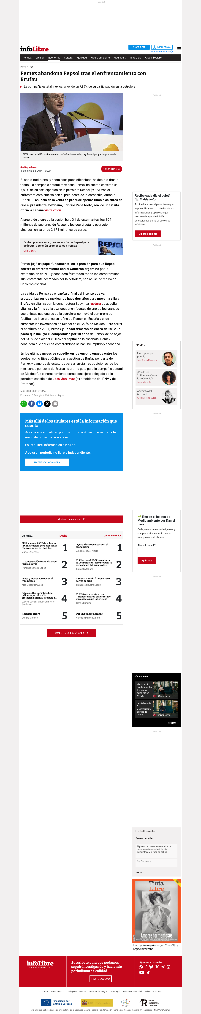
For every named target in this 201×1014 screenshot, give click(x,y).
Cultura (68, 57)
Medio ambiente (100, 57)
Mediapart (120, 57)
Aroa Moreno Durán (147, 398)
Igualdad (81, 57)
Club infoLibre (153, 57)
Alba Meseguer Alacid (32, 585)
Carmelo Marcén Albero (88, 617)
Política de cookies (153, 991)
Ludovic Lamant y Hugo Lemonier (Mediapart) (38, 603)
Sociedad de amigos (98, 991)
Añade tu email (146, 545)
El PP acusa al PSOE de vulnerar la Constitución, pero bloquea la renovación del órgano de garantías (39, 547)
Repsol (61, 395)
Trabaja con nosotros (76, 991)
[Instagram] (168, 967)
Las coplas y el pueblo (145, 355)
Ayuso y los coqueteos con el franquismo (37, 579)
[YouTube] (141, 972)
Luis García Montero (147, 360)
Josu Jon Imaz (64, 379)
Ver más (140, 872)
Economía (54, 57)
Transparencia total (161, 51)
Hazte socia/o (100, 978)
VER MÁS (172, 723)
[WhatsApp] (141, 967)
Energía (38, 395)
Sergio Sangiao (83, 603)
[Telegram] (163, 967)
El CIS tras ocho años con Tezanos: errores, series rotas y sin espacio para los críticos (93, 596)
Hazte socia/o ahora (47, 462)
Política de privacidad (132, 991)
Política (27, 57)
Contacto (44, 991)
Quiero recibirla (148, 233)
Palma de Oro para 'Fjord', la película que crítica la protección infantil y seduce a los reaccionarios (38, 597)
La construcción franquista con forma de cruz (39, 562)
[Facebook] (146, 967)
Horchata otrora (31, 613)
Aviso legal (115, 991)
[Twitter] (157, 967)
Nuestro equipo (57, 991)
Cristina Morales (30, 617)
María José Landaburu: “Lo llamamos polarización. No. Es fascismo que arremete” (144, 690)
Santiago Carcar (29, 167)
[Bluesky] (151, 967)
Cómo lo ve (141, 676)
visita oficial (53, 210)
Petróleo (49, 395)
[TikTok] (148, 972)
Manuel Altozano (30, 552)
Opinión (39, 57)
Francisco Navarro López (34, 568)
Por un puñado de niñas (89, 613)
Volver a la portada (71, 633)
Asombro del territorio (144, 392)
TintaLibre (135, 57)
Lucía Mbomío (144, 382)
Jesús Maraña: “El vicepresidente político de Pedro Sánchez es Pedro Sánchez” (144, 709)
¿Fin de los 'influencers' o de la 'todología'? (147, 375)
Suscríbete (139, 47)
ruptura (95, 303)
